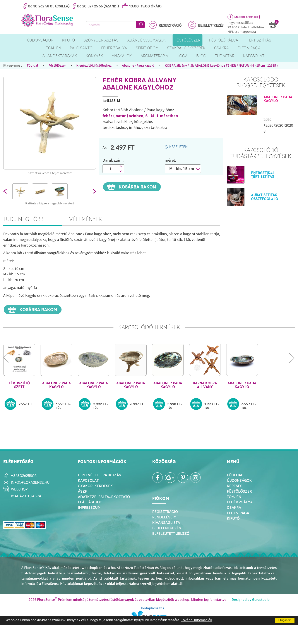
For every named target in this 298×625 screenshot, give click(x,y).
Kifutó (233, 518)
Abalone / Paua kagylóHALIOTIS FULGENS (242, 385)
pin (183, 477)
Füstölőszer (57, 65)
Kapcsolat (88, 480)
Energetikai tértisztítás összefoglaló (264, 177)
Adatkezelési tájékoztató (104, 497)
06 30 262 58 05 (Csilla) (49, 6)
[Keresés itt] (140, 24)
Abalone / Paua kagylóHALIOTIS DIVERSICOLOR (56, 385)
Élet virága (238, 513)
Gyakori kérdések (95, 486)
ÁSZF (82, 491)
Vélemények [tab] (85, 219)
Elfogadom (284, 620)
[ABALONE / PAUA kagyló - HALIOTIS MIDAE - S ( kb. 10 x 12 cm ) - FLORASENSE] (93, 360)
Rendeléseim (164, 517)
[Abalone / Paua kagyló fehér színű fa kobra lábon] (130, 360)
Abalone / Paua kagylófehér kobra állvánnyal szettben (130, 385)
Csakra (234, 507)
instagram (195, 477)
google (170, 477)
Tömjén (234, 497)
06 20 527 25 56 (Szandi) (98, 6)
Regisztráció (170, 25)
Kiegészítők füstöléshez (93, 65)
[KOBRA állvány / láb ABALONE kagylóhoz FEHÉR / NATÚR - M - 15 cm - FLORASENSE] (49, 123)
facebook (157, 477)
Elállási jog (90, 502)
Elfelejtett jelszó (170, 533)
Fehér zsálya (240, 502)
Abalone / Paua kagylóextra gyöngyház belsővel (167, 385)
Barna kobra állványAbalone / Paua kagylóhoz (204, 385)
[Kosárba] (10, 404)
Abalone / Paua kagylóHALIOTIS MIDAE (93, 385)
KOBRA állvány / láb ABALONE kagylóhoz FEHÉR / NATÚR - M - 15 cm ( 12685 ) (221, 65)
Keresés (234, 486)
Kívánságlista (166, 522)
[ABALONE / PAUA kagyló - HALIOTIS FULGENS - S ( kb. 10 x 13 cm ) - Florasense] (242, 360)
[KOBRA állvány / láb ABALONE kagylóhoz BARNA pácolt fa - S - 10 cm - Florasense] (205, 360)
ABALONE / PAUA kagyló (278, 99)
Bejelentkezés (211, 25)
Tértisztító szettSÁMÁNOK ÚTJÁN (19, 385)
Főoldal (32, 65)
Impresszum (89, 507)
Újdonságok (239, 480)
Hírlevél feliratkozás (99, 475)
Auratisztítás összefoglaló (264, 197)
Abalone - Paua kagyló (138, 65)
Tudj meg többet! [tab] (27, 219)
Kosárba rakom (137, 187)
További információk (196, 620)
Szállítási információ (246, 17)
